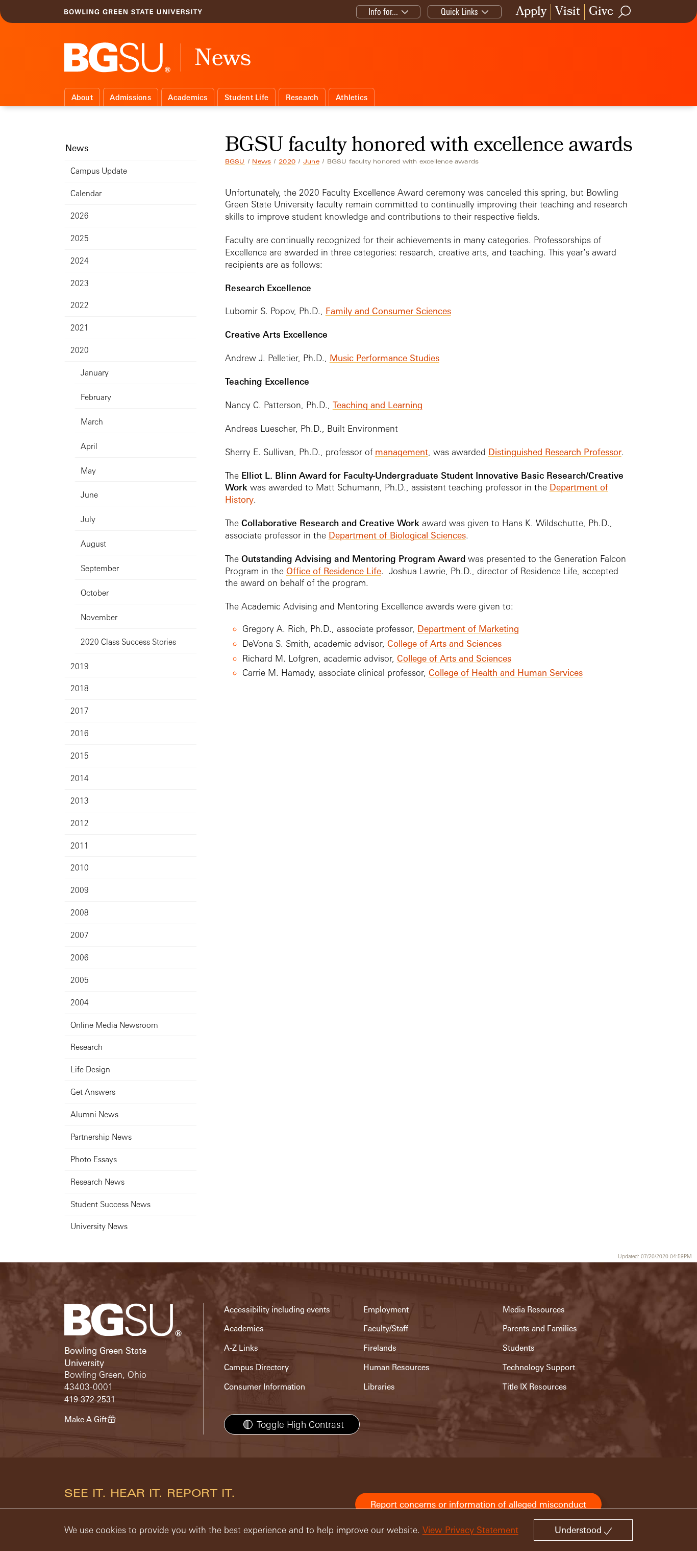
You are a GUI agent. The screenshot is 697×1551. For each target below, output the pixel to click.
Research (302, 97)
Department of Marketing (468, 628)
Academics (187, 97)
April (89, 446)
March (92, 422)
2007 (79, 935)
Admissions (130, 97)
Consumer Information (264, 1387)
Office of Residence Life (333, 571)
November (99, 617)
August (93, 544)
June (311, 161)
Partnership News (101, 1137)
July (88, 519)
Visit (567, 12)
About (82, 97)
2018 (79, 688)
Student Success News (110, 1204)
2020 (287, 161)
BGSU (235, 161)
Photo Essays (93, 1159)
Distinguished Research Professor (554, 452)
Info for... (383, 11)
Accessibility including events (277, 1309)
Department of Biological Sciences (397, 535)
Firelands (379, 1348)
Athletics (351, 97)
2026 (79, 216)
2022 (79, 305)
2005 (79, 980)
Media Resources (534, 1309)
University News (99, 1226)
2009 (79, 890)
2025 (79, 238)
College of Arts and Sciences (444, 643)
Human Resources (396, 1367)
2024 (79, 261)
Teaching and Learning (377, 405)
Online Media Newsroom (114, 1025)
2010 (79, 868)
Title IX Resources (535, 1387)
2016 (79, 733)
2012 (79, 823)
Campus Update (98, 171)
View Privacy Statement (470, 1529)
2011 (79, 846)
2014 (79, 778)
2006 (79, 957)
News (261, 161)
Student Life (246, 97)
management (401, 452)
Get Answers (92, 1092)
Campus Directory (256, 1367)
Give (601, 12)
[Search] (625, 12)
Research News (97, 1182)
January (95, 373)
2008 (79, 913)
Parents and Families (540, 1328)
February (96, 397)
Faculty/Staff (385, 1328)
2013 (79, 801)
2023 (79, 283)
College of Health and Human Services (506, 672)
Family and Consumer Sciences (388, 311)
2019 (79, 666)
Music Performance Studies (384, 358)
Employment (386, 1309)
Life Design (90, 1069)
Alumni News (94, 1114)
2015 (79, 756)
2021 (79, 328)
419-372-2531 (89, 1399)
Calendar (86, 193)
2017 (79, 711)
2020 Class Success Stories (128, 642)
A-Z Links (241, 1348)
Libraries (379, 1387)
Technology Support (539, 1367)
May (88, 471)
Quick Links (459, 11)
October (95, 593)
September (100, 568)
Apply (531, 12)
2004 (79, 1002)
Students (519, 1348)
